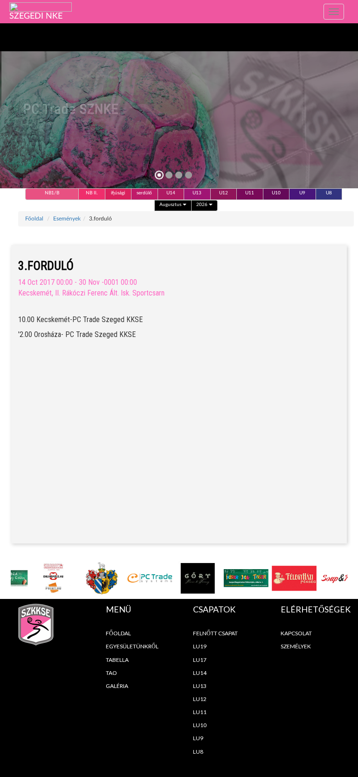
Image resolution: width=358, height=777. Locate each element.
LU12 (200, 698)
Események (67, 218)
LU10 (200, 725)
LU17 (200, 659)
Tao (111, 672)
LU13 (200, 685)
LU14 (200, 672)
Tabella (117, 659)
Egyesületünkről (132, 646)
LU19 (200, 646)
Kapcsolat (296, 633)
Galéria (117, 685)
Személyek (296, 646)
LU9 (198, 738)
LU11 (200, 711)
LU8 (198, 751)
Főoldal (34, 218)
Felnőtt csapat (215, 633)
